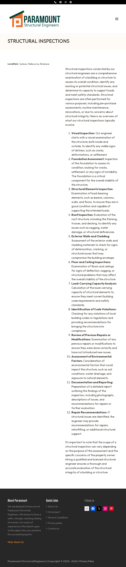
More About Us (16, 542)
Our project (54, 511)
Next (114, 54)
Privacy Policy (86, 561)
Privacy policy (55, 523)
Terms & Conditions (58, 517)
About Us (53, 506)
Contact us (53, 528)
